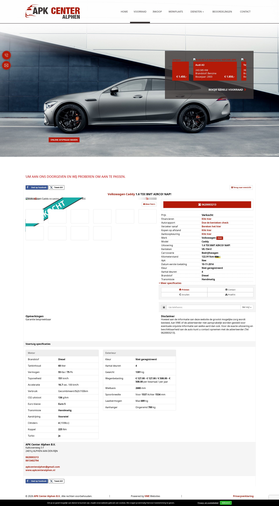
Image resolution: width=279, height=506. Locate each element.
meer (220, 238)
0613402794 (32, 460)
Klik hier (206, 218)
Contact (245, 11)
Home (124, 11)
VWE (147, 496)
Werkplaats (176, 11)
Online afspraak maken (64, 139)
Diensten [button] (196, 11)
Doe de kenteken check (215, 222)
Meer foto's (150, 204)
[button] (35, 199)
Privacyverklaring (243, 496)
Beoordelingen (222, 11)
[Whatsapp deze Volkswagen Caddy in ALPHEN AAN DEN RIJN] (68, 481)
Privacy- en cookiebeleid (208, 502)
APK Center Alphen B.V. (47, 496)
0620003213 (208, 204)
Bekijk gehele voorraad (226, 89)
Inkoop (157, 11)
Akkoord (226, 502)
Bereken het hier (211, 226)
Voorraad (140, 11)
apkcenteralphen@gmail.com (43, 466)
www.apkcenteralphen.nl (40, 470)
